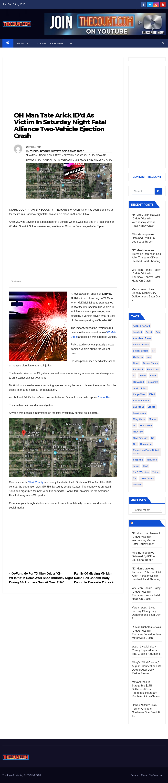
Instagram (152, 382)
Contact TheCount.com (53, 43)
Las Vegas (138, 406)
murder (153, 419)
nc (134, 425)
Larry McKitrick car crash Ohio (74, 155)
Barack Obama (141, 344)
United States (147, 478)
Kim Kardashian (141, 400)
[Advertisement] (63, 84)
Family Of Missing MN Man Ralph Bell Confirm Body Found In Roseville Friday (93, 578)
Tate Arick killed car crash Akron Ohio (86, 160)
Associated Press (142, 338)
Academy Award (141, 325)
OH (134, 444)
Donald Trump (150, 363)
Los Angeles (139, 413)
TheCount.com (146, 523)
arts (158, 332)
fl (134, 375)
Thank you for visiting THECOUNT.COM (21, 775)
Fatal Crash (153, 369)
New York (138, 431)
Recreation (146, 444)
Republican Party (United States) (146, 452)
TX (134, 478)
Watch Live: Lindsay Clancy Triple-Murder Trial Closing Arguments (146, 650)
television (152, 459)
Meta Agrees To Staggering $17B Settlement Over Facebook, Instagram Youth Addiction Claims (146, 689)
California (138, 357)
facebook (138, 369)
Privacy (22, 43)
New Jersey (146, 425)
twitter (155, 472)
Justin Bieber (140, 388)
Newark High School (39, 160)
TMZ (145, 466)
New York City (140, 438)
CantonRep (104, 397)
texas (136, 466)
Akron (33, 155)
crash (136, 363)
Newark (101, 155)
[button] (163, 43)
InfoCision (45, 155)
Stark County (35, 482)
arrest (149, 332)
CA (153, 350)
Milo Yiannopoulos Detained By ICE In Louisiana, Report (143, 238)
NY (152, 438)
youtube (137, 484)
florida (142, 375)
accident (137, 332)
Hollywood (138, 382)
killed (152, 394)
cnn (149, 357)
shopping (138, 459)
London (152, 406)
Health (153, 375)
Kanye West (139, 394)
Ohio (57, 160)
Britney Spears (140, 350)
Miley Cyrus (139, 419)
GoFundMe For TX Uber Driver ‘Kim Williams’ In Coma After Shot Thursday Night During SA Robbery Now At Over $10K (41, 578)
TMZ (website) (141, 472)
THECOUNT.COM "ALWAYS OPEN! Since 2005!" (57, 151)
